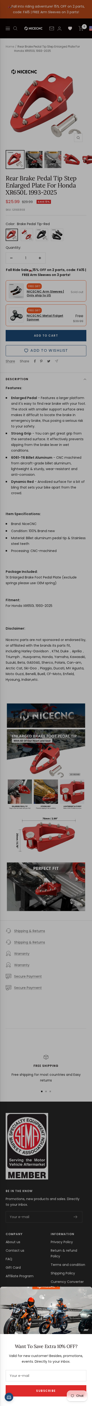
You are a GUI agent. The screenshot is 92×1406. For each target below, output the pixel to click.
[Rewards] (9, 1397)
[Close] (84, 1294)
